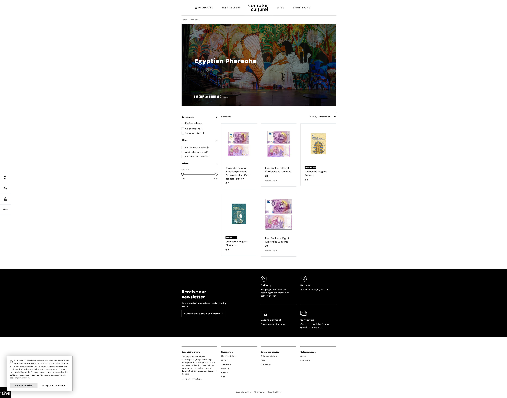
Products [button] (205, 7)
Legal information (243, 392)
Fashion (224, 372)
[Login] (5, 199)
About (303, 356)
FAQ (263, 360)
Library (224, 360)
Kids (223, 377)
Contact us (266, 364)
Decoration (226, 368)
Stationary (226, 364)
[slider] (182, 174)
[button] (5, 178)
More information (192, 379)
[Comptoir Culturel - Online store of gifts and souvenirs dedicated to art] (5, 392)
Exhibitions (301, 7)
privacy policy (23, 378)
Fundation (305, 360)
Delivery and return (269, 356)
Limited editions (228, 356)
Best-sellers (231, 7)
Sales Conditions (274, 392)
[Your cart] (5, 188)
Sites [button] (280, 7)
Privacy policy (259, 392)
